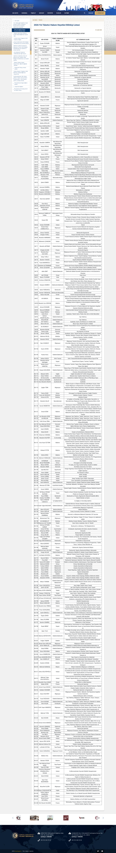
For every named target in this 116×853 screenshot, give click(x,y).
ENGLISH (91, 13)
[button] (13, 818)
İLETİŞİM (66, 13)
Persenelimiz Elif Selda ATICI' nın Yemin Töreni (21, 89)
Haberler (40, 20)
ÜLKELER (58, 13)
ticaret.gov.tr (18, 851)
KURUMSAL (24, 13)
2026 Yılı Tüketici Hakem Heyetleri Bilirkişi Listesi (19, 30)
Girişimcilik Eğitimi (19, 86)
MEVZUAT (41, 13)
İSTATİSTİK (50, 13)
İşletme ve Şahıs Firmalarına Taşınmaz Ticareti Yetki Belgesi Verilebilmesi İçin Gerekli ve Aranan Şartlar (20, 48)
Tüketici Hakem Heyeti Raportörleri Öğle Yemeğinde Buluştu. (20, 64)
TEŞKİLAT (33, 13)
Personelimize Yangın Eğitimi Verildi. (20, 83)
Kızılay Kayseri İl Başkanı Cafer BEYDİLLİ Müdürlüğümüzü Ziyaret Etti (21, 73)
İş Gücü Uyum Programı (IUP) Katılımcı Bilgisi (20, 39)
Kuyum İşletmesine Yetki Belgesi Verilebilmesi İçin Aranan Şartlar (21, 42)
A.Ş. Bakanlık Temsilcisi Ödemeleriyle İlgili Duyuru (20, 53)
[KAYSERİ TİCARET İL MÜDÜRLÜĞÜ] (23, 5)
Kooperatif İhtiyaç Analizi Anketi (20, 68)
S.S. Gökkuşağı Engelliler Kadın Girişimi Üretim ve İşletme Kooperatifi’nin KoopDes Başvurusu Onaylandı (20, 25)
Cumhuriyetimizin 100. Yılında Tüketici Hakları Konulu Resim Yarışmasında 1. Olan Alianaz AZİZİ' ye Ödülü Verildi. (20, 78)
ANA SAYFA (15, 13)
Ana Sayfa (17, 20)
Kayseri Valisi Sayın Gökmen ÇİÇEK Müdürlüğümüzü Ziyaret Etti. (21, 35)
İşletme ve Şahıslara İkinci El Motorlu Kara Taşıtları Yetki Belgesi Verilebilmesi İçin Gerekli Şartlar (21, 58)
